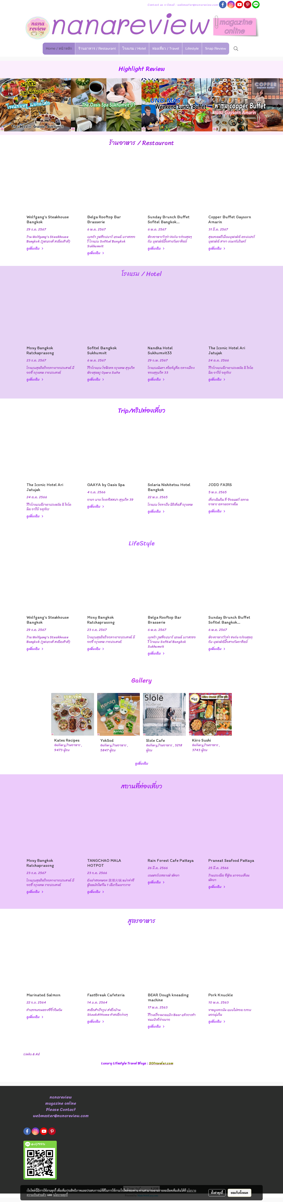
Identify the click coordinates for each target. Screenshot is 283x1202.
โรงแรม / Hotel (134, 48)
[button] (236, 49)
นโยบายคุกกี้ (60, 1195)
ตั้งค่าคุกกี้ (217, 1193)
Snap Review (215, 48)
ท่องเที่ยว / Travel (165, 48)
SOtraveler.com (161, 1063)
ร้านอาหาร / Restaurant (97, 48)
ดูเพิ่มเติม (33, 248)
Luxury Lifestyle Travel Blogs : (125, 1063)
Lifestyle (192, 48)
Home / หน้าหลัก (59, 48)
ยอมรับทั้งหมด (239, 1193)
